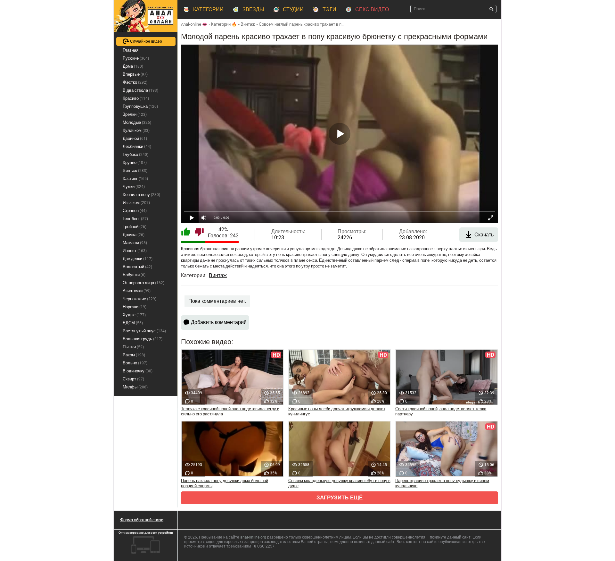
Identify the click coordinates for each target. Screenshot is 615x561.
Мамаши (135, 242)
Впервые (135, 74)
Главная (130, 50)
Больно (135, 363)
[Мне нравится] (186, 232)
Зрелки (135, 114)
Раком (134, 355)
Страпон (135, 210)
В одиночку (137, 371)
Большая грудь (142, 338)
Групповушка (140, 106)
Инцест (135, 250)
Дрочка (133, 234)
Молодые (137, 122)
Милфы (135, 387)
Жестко (135, 82)
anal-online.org (253, 537)
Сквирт (133, 379)
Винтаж (218, 275)
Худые (134, 314)
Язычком (136, 202)
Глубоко (135, 154)
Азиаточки (137, 290)
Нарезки (134, 306)
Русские (136, 58)
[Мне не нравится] (199, 232)
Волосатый (137, 266)
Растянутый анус (144, 330)
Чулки (134, 186)
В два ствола (140, 90)
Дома (133, 66)
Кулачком (136, 130)
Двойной (135, 138)
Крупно (135, 162)
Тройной (134, 226)
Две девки (137, 258)
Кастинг (135, 178)
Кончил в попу (141, 194)
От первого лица (143, 282)
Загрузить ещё (339, 498)
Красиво (136, 98)
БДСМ (133, 322)
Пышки (133, 346)
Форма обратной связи (141, 519)
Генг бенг (135, 218)
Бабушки (134, 274)
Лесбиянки (137, 146)
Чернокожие (139, 298)
